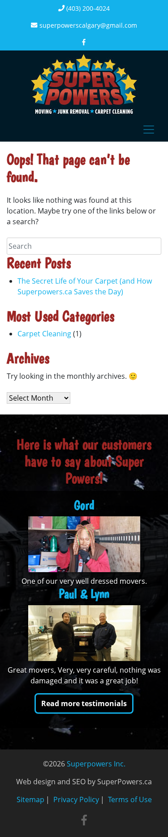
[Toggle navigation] (149, 129)
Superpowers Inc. (96, 764)
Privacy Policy (76, 799)
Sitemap (30, 799)
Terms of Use (130, 799)
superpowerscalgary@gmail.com (87, 25)
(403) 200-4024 (87, 8)
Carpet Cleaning (44, 334)
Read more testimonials (84, 703)
